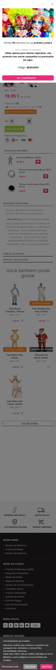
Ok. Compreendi (26, 78)
